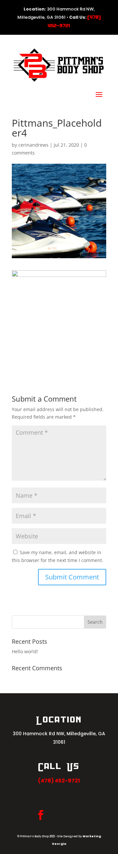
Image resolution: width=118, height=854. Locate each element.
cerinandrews (33, 145)
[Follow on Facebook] (40, 815)
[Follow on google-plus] (70, 815)
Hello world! (25, 651)
